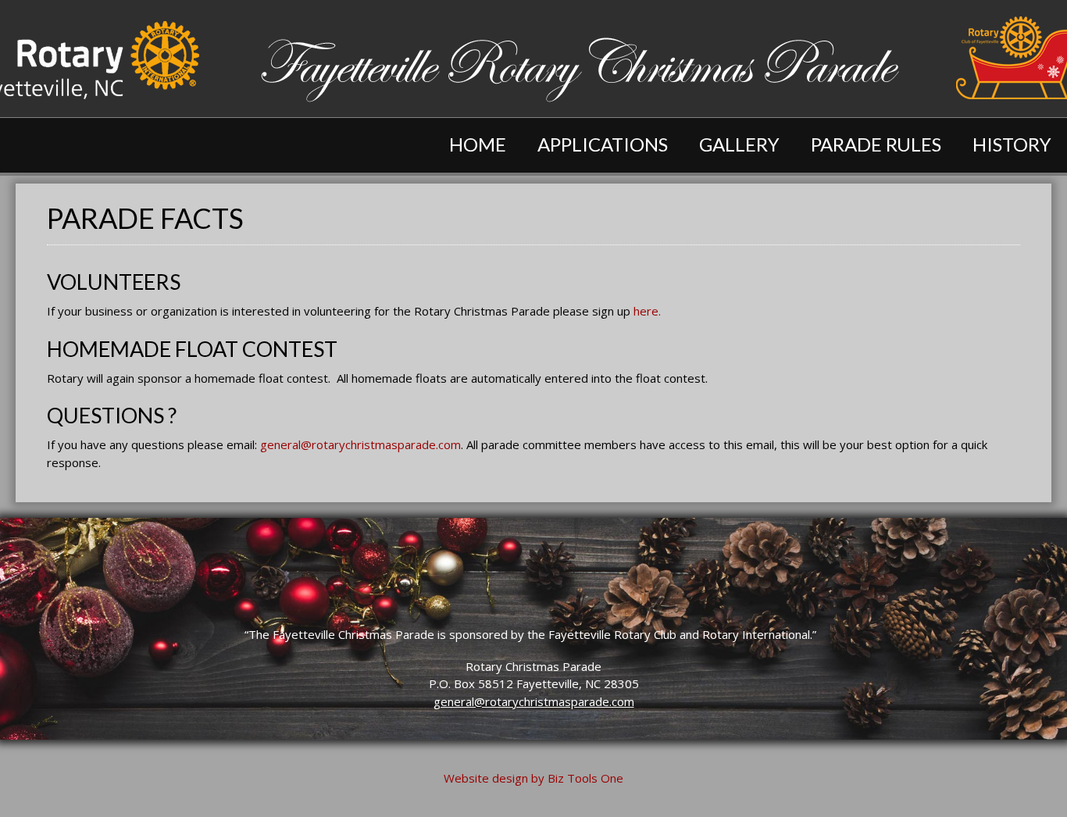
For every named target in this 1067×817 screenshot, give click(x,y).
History (1011, 144)
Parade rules (876, 144)
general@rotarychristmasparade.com (360, 444)
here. (647, 311)
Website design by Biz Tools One (533, 778)
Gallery (739, 144)
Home (477, 144)
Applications (602, 144)
